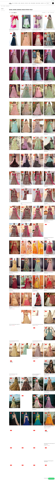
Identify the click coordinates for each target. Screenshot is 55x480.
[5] (16, 12)
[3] (13, 12)
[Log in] (52, 0)
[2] (12, 12)
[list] (11, 12)
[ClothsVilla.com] (10, 3)
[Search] (53, 3)
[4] (14, 12)
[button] (53, 0)
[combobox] (50, 3)
